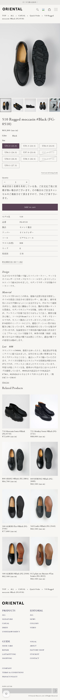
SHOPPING (7, 658)
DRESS (5, 628)
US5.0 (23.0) (11, 146)
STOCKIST (34, 654)
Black (14, 136)
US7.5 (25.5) (48, 152)
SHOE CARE (7, 646)
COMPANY (7, 668)
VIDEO (33, 628)
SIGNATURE (7, 619)
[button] (37, 9)
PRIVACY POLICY (9, 677)
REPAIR (5, 650)
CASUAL (21, 16)
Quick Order (35, 16)
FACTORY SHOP (37, 650)
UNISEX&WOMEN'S (11, 632)
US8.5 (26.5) (29, 159)
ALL (12, 16)
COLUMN (34, 623)
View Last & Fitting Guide (49, 173)
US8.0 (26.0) (11, 159)
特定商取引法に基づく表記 (12, 262)
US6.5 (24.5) (11, 152)
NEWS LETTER (7, 686)
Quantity (5, 178)
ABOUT (33, 646)
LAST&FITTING (9, 654)
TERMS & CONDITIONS (13, 672)
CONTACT (34, 658)
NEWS (32, 619)
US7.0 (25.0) (29, 152)
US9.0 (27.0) (48, 159)
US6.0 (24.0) (48, 146)
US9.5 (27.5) (11, 165)
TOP (4, 16)
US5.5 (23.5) (29, 146)
